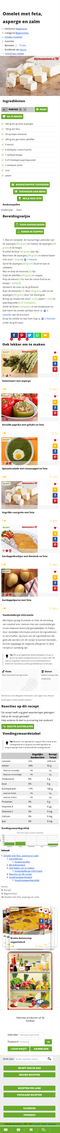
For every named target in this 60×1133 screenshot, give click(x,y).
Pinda (8, 671)
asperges (16, 243)
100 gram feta (12, 129)
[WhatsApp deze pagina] (37, 335)
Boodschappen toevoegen (32, 184)
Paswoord (13, 1041)
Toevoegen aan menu (32, 191)
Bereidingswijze (17, 864)
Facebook (29, 1108)
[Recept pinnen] (55, 369)
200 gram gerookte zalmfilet (19, 139)
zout (7, 170)
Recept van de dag (29, 1068)
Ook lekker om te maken (21, 868)
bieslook (25, 271)
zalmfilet (22, 275)
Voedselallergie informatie (28, 871)
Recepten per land (29, 1088)
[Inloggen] (48, 1041)
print (43, 109)
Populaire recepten (29, 1094)
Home (4, 886)
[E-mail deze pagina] (45, 335)
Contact (37, 1124)
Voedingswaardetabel (20, 877)
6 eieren (9, 144)
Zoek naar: (8, 1058)
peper (8, 175)
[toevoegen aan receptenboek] (49, 917)
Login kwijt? (19, 1048)
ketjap (12, 283)
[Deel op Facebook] (55, 363)
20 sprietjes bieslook (16, 134)
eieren (16, 279)
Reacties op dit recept (20, 874)
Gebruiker (13, 1034)
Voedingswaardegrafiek (27, 880)
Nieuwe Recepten (29, 1074)
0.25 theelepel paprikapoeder (20, 160)
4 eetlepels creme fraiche (18, 149)
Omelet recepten (13, 37)
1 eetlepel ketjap (13, 154)
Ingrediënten (16, 858)
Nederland (21, 28)
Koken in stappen (32, 231)
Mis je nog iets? (32, 198)
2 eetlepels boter (14, 165)
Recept (7, 890)
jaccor (23, 49)
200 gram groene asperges (19, 123)
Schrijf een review (14, 53)
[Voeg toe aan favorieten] (55, 352)
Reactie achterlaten (20, 726)
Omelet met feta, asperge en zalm (21, 855)
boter (21, 306)
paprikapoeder (19, 302)
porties (10, 41)
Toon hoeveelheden (32, 224)
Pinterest (29, 1115)
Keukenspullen (22, 861)
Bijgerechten (22, 32)
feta (22, 251)
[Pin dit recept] (22, 335)
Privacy (44, 1124)
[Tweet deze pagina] (30, 335)
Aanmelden (41, 1048)
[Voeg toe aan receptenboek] (55, 358)
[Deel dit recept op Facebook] (14, 335)
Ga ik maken (14, 116)
